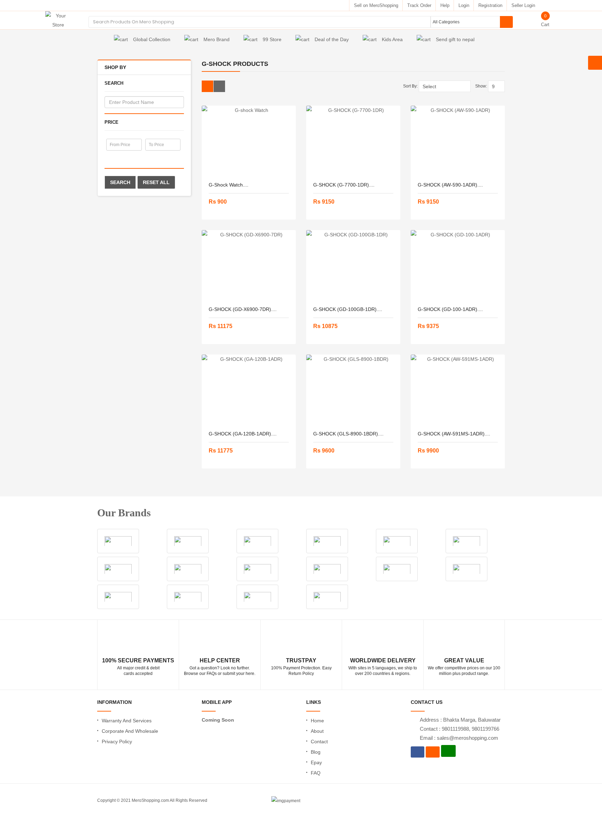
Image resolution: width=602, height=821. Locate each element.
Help (444, 5)
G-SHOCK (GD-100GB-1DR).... (347, 309)
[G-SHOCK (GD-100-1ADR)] (458, 265)
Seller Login (523, 5)
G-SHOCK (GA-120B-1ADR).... (243, 433)
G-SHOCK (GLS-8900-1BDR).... (348, 433)
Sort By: (410, 86)
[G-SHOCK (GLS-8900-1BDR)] (353, 389)
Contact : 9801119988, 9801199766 (459, 729)
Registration (490, 5)
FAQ (316, 773)
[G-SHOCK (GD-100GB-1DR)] (353, 265)
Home (317, 720)
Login (463, 5)
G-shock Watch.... (228, 185)
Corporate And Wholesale (130, 731)
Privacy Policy (117, 741)
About (317, 731)
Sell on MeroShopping (376, 5)
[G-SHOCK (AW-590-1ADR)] (458, 140)
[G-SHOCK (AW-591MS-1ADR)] (458, 389)
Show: (481, 86)
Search (120, 182)
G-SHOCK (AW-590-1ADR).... (450, 185)
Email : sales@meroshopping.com (459, 738)
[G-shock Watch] (249, 140)
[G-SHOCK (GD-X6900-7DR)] (249, 265)
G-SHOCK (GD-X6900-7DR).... (243, 309)
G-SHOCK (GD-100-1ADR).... (450, 309)
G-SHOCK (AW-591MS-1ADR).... (454, 433)
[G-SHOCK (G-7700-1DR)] (353, 140)
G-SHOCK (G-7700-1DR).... (344, 185)
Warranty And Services (127, 720)
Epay (316, 762)
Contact (319, 741)
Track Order (419, 5)
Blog (316, 752)
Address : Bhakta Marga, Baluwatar (460, 720)
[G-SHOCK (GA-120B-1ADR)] (249, 389)
